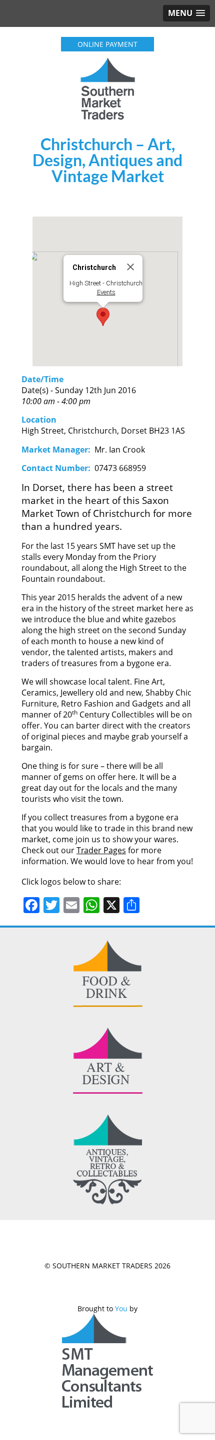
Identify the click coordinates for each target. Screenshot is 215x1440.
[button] (103, 316)
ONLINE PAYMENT (108, 44)
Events (106, 292)
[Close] (130, 267)
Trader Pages (101, 850)
